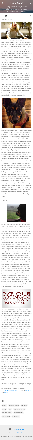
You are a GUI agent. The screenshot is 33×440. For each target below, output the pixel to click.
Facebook (28, 390)
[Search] (30, 4)
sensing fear (6, 416)
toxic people (16, 416)
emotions (24, 405)
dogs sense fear (14, 405)
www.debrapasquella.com (9, 390)
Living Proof (16, 3)
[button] (30, 16)
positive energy (18, 413)
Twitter (6, 392)
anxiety (4, 405)
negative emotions (19, 409)
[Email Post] (2, 402)
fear (10, 409)
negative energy (7, 413)
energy (4, 409)
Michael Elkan (20, 432)
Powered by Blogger (17, 429)
